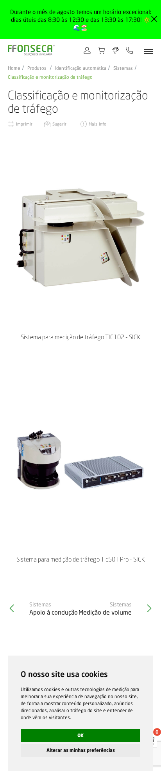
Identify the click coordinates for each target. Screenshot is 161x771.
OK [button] (80, 735)
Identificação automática (80, 68)
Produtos (37, 68)
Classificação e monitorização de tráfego (50, 77)
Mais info (97, 123)
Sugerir (59, 123)
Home (14, 68)
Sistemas (123, 68)
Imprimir (24, 123)
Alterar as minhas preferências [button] (81, 750)
